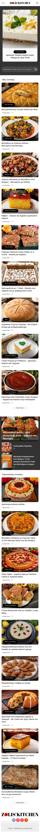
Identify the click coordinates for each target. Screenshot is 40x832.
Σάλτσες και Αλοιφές (10, 641)
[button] (15, 66)
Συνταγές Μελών (20, 51)
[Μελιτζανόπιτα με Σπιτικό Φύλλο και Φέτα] (20, 95)
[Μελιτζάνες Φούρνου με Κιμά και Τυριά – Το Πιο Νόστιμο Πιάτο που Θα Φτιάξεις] (20, 523)
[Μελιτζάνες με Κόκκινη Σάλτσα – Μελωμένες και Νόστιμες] (20, 128)
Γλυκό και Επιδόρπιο (10, 210)
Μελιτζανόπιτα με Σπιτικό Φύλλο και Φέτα (20, 109)
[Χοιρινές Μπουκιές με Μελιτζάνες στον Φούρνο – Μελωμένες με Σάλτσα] (20, 165)
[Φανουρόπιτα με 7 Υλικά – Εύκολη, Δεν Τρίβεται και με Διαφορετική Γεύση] (20, 273)
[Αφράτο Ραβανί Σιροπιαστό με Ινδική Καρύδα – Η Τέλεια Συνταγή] (20, 741)
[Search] (37, 3)
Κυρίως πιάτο (8, 138)
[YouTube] (22, 820)
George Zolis (6, 112)
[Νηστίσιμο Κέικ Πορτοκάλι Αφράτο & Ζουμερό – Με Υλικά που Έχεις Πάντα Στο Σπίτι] (20, 702)
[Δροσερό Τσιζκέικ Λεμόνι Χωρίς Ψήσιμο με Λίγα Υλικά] (20, 29)
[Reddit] (26, 820)
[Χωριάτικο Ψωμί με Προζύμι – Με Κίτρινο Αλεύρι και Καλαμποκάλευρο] (20, 310)
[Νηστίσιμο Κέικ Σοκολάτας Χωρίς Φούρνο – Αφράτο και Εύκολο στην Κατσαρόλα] (20, 382)
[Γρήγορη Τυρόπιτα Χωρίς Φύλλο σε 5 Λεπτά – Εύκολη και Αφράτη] (20, 237)
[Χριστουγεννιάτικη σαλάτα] (20, 489)
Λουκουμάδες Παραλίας (22, 446)
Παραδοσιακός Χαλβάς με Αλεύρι (16, 683)
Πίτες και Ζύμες (9, 104)
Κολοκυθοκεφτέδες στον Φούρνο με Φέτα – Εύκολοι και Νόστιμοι (20, 435)
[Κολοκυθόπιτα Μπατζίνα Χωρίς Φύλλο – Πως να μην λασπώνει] (20, 777)
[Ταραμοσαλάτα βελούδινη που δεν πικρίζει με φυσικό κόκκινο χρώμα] (20, 632)
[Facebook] (14, 820)
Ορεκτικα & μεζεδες (10, 428)
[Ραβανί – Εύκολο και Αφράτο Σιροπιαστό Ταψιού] (20, 201)
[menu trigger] (4, 3)
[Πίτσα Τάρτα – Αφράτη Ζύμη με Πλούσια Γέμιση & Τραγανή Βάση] (20, 559)
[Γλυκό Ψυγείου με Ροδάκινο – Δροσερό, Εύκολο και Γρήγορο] (20, 346)
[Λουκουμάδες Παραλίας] (7, 447)
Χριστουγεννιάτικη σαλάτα (13, 504)
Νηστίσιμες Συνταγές (10, 283)
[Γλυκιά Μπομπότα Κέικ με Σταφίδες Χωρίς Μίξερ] (20, 596)
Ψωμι (6, 319)
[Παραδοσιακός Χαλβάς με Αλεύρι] (20, 668)
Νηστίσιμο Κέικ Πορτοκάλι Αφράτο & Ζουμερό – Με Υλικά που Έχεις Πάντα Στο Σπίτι (20, 719)
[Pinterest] (18, 820)
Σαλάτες (7, 499)
